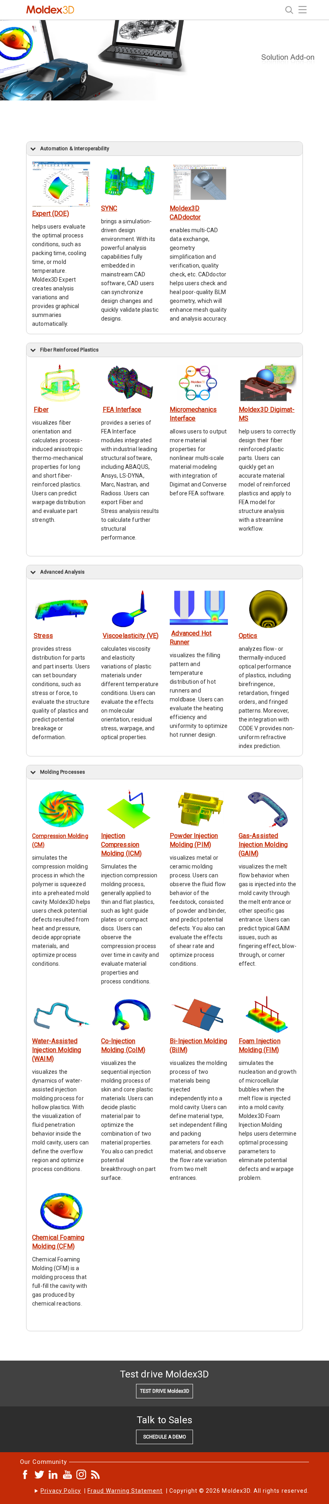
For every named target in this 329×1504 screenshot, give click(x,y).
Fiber (41, 409)
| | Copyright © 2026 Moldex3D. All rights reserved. (175, 1491)
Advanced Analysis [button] (62, 572)
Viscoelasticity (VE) (131, 636)
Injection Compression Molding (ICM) (121, 844)
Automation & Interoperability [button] (74, 148)
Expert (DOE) (50, 213)
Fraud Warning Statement (124, 1491)
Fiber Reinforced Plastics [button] (69, 350)
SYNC (109, 208)
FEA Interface (122, 409)
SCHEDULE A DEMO (164, 1437)
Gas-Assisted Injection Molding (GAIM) (263, 844)
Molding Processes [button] (62, 772)
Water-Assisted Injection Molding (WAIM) (56, 1050)
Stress (43, 636)
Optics (248, 636)
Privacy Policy (61, 1491)
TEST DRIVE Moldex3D (164, 1391)
